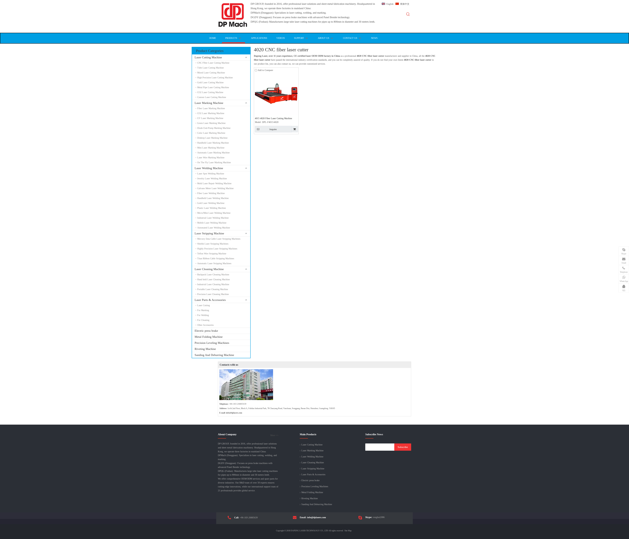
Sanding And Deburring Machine (214, 355)
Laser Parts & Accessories (210, 300)
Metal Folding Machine (209, 336)
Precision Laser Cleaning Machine (213, 294)
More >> (274, 435)
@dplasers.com (235, 413)
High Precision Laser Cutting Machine (215, 77)
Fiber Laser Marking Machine (211, 108)
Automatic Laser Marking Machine (213, 152)
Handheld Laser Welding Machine (213, 198)
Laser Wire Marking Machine (210, 157)
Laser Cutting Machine (208, 57)
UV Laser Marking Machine (210, 118)
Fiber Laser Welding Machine (211, 193)
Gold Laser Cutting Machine (210, 82)
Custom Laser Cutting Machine (211, 97)
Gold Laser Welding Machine (210, 203)
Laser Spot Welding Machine (210, 173)
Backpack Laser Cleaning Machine (213, 274)
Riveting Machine (205, 349)
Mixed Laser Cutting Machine (211, 72)
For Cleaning (203, 320)
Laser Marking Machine (209, 103)
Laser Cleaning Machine (209, 269)
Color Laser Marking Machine (211, 133)
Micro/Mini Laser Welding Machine (213, 213)
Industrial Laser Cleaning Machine (213, 284)
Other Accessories (205, 325)
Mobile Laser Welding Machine (211, 223)
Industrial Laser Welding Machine (213, 218)
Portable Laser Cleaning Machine (212, 289)
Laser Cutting (203, 305)
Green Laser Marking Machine (211, 123)
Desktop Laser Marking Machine (212, 138)
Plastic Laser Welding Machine (211, 208)
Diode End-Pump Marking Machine (213, 128)
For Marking (203, 310)
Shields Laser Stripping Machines (212, 244)
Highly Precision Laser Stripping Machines (217, 248)
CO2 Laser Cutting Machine (210, 92)
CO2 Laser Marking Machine (210, 113)
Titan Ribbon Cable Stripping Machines (215, 258)
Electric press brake (206, 330)
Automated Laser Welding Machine (213, 227)
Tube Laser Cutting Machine (210, 68)
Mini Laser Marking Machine (210, 148)
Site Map (348, 530)
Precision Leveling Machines (212, 342)
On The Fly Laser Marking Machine (214, 162)
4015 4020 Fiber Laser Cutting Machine (273, 118)
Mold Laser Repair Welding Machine (214, 183)
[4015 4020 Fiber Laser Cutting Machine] (276, 93)
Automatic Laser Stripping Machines (214, 263)
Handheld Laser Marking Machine (213, 143)
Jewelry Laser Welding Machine (212, 178)
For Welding (203, 315)
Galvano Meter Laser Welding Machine (215, 188)
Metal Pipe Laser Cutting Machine (213, 87)
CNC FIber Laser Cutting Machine (213, 63)
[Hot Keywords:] (408, 14)
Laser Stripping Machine (209, 233)
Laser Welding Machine (209, 168)
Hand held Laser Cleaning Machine (213, 279)
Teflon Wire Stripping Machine (211, 253)
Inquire (273, 129)
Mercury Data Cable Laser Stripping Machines (218, 239)
